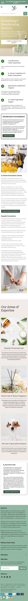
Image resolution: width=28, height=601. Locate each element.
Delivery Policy (9, 584)
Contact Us (13, 585)
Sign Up (22, 568)
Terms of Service (21, 585)
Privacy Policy (12, 587)
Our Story (18, 587)
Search (2, 584)
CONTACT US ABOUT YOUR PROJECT (14, 42)
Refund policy (4, 587)
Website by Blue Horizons (6, 590)
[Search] (25, 13)
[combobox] (12, 13)
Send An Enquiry (8, 135)
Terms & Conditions (5, 585)
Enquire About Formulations (10, 211)
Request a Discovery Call (11, 491)
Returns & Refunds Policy (19, 584)
